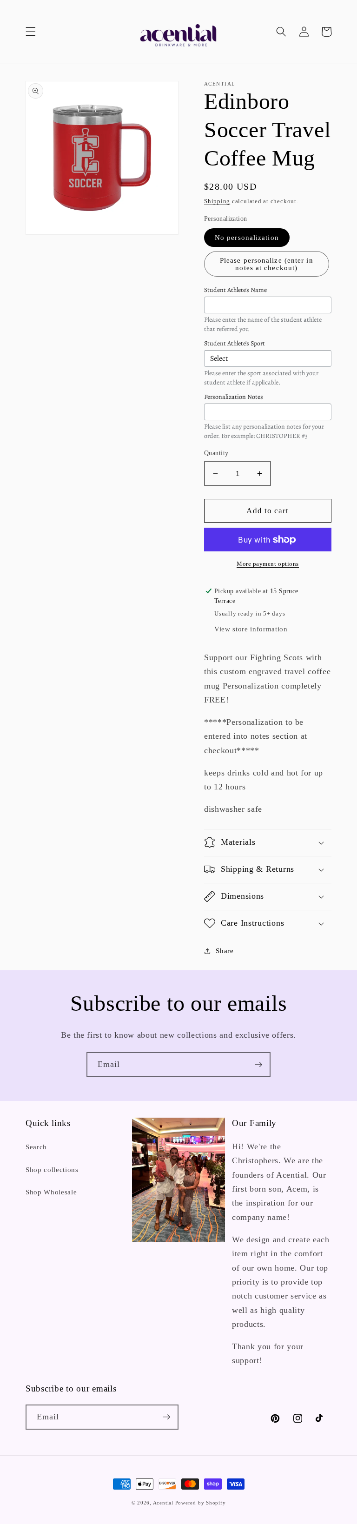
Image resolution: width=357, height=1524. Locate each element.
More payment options (268, 563)
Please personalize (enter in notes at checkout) (266, 263)
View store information (251, 629)
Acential (164, 1502)
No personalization (247, 237)
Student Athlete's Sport (234, 343)
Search (36, 1147)
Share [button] (224, 950)
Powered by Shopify (200, 1502)
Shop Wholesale (51, 1192)
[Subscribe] (258, 1064)
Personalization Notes (233, 396)
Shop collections (52, 1169)
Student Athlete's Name (235, 289)
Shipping (217, 201)
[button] (31, 31)
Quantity (216, 453)
